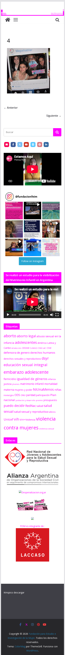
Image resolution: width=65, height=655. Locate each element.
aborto (10, 335)
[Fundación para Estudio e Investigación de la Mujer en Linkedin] (46, 144)
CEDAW (25, 348)
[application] (32, 302)
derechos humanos (42, 352)
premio (39, 400)
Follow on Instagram (32, 261)
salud (39, 406)
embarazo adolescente (26, 372)
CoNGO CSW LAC (38, 348)
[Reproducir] (8, 314)
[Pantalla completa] (57, 314)
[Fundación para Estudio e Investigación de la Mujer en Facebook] (13, 144)
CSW (49, 347)
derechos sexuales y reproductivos (22, 358)
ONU (23, 395)
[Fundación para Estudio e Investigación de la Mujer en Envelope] (6, 144)
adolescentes (26, 342)
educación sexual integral (25, 364)
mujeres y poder (23, 389)
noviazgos (9, 395)
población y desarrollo (25, 400)
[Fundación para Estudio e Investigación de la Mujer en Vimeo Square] (33, 144)
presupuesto (50, 400)
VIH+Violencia (27, 419)
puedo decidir (14, 405)
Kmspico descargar (14, 592)
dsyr (45, 358)
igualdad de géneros (32, 379)
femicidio (10, 379)
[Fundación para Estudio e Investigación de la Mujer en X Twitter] (19, 144)
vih (16, 419)
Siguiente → (53, 115)
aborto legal (26, 336)
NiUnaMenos (43, 389)
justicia (8, 383)
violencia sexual (46, 428)
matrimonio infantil (32, 384)
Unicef (8, 419)
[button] (14, 210)
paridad (30, 395)
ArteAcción (16, 348)
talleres (52, 412)
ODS (17, 395)
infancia (52, 379)
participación (43, 395)
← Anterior (11, 107)
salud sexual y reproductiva (31, 412)
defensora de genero (17, 352)
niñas (57, 389)
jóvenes (16, 384)
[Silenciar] (51, 314)
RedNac (30, 406)
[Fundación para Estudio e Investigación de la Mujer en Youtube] (26, 144)
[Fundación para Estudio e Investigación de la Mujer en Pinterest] (39, 144)
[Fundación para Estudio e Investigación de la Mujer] (32, 12)
